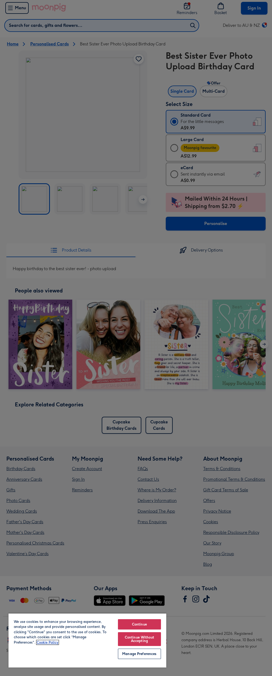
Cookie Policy (47, 642)
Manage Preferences (139, 654)
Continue (139, 624)
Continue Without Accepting (139, 639)
